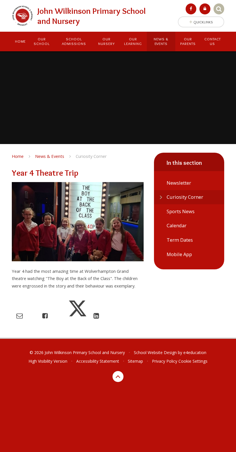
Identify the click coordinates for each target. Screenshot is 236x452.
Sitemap (135, 361)
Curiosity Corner (91, 156)
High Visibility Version (47, 361)
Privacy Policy (164, 361)
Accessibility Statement (97, 361)
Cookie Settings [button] (193, 361)
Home (18, 156)
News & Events (49, 156)
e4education (194, 352)
